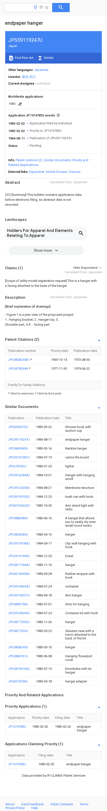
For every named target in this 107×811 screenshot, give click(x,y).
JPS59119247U (19, 439)
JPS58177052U (19, 622)
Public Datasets (62, 804)
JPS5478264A (18, 368)
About (9, 804)
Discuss (74, 172)
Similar (48, 58)
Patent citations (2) (29, 160)
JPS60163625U (19, 505)
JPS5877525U (18, 631)
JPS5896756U (18, 604)
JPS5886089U (18, 518)
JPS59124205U (19, 488)
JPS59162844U (19, 475)
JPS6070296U (18, 681)
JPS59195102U (19, 496)
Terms (84, 804)
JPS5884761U (18, 656)
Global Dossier (56, 172)
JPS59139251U (19, 595)
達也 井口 (29, 77)
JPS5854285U (18, 534)
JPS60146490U (19, 574)
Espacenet (36, 172)
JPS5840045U (18, 448)
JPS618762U (17, 466)
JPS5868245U (18, 647)
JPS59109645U (19, 613)
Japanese (41, 70)
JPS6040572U (18, 427)
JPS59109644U (19, 586)
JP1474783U (17, 726)
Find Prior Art (23, 58)
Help (34, 808)
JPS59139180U (19, 543)
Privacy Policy (15, 808)
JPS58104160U (19, 669)
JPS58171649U (19, 565)
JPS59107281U (19, 457)
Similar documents (57, 160)
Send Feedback (32, 804)
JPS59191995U (19, 556)
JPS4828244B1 (19, 359)
